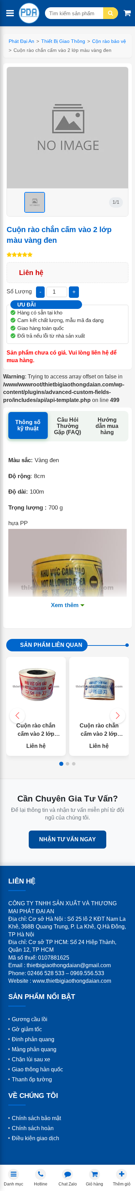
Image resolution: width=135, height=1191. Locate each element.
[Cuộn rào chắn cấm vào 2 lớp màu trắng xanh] (99, 687)
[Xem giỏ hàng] (127, 13)
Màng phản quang (34, 1049)
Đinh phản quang (33, 1039)
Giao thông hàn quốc (37, 1069)
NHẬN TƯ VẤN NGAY (67, 839)
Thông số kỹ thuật (27, 425)
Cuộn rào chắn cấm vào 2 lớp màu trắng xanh (99, 734)
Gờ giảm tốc (27, 1029)
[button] (117, 715)
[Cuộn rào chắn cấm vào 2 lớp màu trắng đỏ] (36, 687)
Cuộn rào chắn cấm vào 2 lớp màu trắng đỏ (35, 734)
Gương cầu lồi (29, 1019)
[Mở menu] (10, 13)
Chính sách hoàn (33, 1128)
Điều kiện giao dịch (35, 1138)
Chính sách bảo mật (36, 1118)
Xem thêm (65, 605)
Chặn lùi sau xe (31, 1059)
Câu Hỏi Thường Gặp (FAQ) (67, 426)
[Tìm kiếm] (110, 13)
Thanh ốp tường (32, 1079)
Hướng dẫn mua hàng (107, 426)
